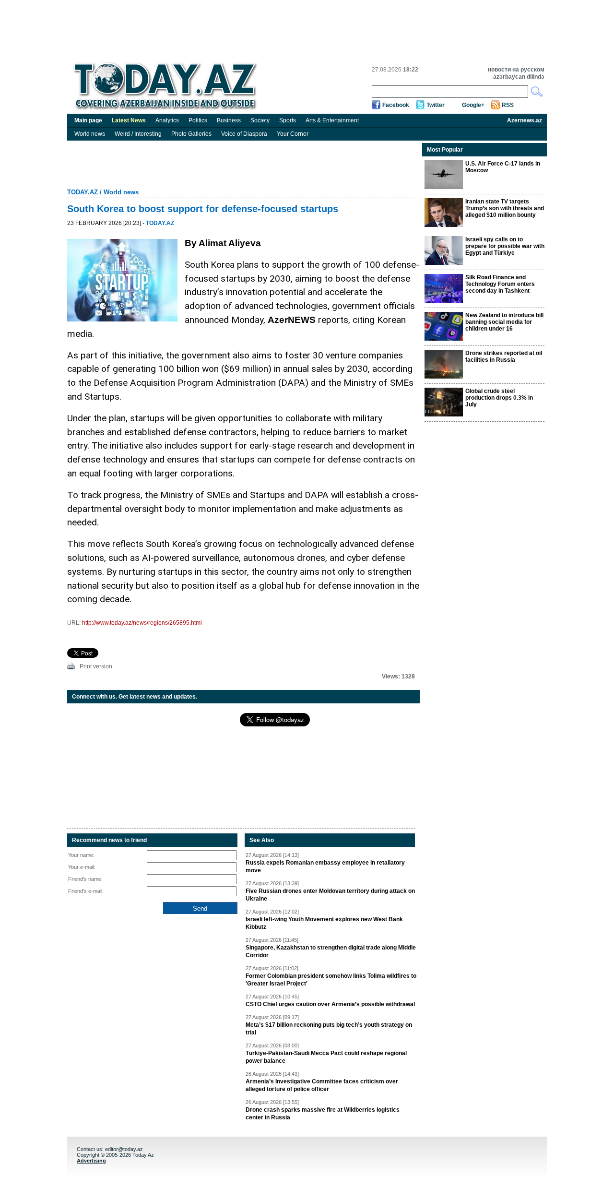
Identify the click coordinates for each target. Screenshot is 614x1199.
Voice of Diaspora (244, 134)
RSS (508, 105)
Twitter (435, 105)
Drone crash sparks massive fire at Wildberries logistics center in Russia (323, 1113)
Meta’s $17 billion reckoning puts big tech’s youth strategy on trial (329, 1028)
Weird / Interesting (138, 134)
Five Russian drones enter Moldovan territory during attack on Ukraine (330, 895)
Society (260, 120)
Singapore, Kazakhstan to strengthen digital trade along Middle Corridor (331, 951)
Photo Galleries (191, 134)
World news (89, 134)
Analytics (167, 120)
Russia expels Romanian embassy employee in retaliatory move (325, 866)
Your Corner (292, 134)
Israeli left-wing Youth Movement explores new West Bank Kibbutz (324, 923)
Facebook (395, 105)
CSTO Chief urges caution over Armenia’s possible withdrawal (330, 1004)
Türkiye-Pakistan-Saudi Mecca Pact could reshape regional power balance (326, 1057)
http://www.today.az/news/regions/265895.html (142, 622)
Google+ (473, 105)
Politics (198, 120)
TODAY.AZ (82, 192)
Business (229, 120)
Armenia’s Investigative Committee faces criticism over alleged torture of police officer (322, 1085)
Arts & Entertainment (332, 120)
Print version (96, 666)
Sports (287, 120)
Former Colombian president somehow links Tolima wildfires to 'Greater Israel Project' (331, 980)
